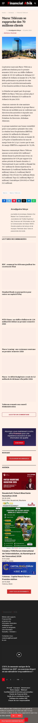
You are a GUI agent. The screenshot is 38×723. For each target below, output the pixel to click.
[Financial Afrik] (20, 3)
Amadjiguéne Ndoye (15, 30)
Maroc (5, 193)
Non (19, 715)
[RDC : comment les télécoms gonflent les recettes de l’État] (19, 252)
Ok (13, 715)
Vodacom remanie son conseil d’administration (14, 405)
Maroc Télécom (15, 193)
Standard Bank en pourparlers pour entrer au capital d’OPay (16, 293)
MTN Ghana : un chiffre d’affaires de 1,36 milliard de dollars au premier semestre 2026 (18, 322)
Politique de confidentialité (12, 721)
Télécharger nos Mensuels (19, 458)
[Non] (26, 719)
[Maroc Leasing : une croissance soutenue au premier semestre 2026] (19, 337)
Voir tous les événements (19, 591)
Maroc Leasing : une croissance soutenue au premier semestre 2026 (18, 350)
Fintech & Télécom (10, 33)
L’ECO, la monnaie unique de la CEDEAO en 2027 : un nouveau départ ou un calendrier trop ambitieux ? (19, 669)
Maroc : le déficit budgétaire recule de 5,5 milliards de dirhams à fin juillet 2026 (19, 378)
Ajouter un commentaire (19, 414)
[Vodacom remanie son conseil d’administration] (19, 392)
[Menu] (3, 3)
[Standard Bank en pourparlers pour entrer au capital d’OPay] (19, 279)
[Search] (35, 3)
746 (18, 679)
